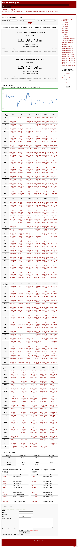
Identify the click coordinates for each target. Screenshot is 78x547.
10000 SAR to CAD (13, 216)
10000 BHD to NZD (53, 328)
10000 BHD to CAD (13, 244)
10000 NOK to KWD (53, 184)
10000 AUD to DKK (45, 311)
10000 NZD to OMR (29, 261)
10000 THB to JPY (37, 247)
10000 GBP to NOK (24, 378)
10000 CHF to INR (53, 444)
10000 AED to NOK (24, 382)
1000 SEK (34, 494)
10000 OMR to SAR (45, 146)
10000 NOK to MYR (45, 268)
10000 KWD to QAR (53, 220)
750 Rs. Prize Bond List (68, 52)
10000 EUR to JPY (37, 206)
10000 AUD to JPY (37, 227)
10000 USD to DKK (45, 287)
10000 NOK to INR (53, 437)
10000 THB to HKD (37, 332)
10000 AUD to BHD (13, 311)
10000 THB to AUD (21, 247)
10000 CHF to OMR (29, 275)
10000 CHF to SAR (45, 190)
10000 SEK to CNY (29, 356)
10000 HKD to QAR (53, 254)
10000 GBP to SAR (45, 125)
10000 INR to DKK (45, 363)
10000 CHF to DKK (45, 359)
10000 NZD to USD (13, 177)
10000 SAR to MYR (45, 216)
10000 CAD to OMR (29, 223)
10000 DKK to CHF (43, 426)
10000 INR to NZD (54, 363)
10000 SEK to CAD (13, 271)
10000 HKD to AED (37, 170)
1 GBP (4, 476)
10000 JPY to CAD (13, 233)
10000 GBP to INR (53, 378)
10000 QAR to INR (53, 409)
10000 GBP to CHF (43, 378)
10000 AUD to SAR (45, 142)
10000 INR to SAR (45, 194)
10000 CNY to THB (21, 335)
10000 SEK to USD (13, 187)
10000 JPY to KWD (54, 149)
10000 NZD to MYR (45, 261)
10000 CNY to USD (13, 166)
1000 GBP (5, 494)
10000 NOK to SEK (33, 437)
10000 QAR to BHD (13, 325)
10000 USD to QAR (53, 203)
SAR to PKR (65, 28)
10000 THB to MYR (45, 247)
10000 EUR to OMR (29, 206)
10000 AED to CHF (43, 382)
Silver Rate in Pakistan (67, 42)
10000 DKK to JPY (37, 258)
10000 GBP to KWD (53, 125)
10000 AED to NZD (54, 297)
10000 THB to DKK (45, 332)
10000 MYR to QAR (53, 237)
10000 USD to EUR (21, 118)
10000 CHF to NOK (24, 444)
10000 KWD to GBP (29, 135)
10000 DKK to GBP (29, 173)
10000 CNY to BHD (13, 335)
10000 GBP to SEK (33, 378)
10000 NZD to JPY (37, 261)
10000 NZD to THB (21, 345)
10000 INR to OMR (29, 278)
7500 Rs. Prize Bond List (68, 56)
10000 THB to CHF (43, 416)
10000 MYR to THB (21, 321)
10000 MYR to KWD (53, 153)
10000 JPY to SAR (45, 149)
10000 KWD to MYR (45, 220)
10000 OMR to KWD (53, 146)
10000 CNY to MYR (45, 251)
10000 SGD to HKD (37, 349)
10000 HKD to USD (13, 170)
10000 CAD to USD (13, 139)
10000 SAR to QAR (53, 216)
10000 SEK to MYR (45, 271)
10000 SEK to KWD (53, 187)
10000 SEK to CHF (43, 440)
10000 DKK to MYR (45, 258)
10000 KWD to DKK (45, 304)
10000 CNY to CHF (43, 419)
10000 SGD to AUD (21, 264)
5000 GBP (5, 496)
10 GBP (4, 481)
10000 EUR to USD (13, 122)
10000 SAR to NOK (24, 385)
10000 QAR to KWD (53, 156)
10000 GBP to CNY (29, 294)
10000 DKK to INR (53, 426)
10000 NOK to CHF (43, 437)
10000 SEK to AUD (21, 271)
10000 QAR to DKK (45, 325)
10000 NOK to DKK (45, 352)
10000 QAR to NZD (53, 325)
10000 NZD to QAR (53, 261)
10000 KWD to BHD (12, 304)
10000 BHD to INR (53, 413)
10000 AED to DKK (45, 297)
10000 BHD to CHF (43, 413)
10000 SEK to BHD (13, 356)
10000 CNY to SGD (14, 419)
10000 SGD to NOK (24, 433)
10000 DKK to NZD (54, 342)
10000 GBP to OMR (29, 209)
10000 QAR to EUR (21, 156)
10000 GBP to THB (21, 294)
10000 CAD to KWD (53, 139)
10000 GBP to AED (37, 125)
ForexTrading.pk (10, 2)
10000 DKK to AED (37, 173)
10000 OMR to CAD (12, 230)
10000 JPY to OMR (29, 233)
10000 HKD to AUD (21, 254)
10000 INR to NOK (24, 447)
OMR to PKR (65, 34)
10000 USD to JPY (37, 203)
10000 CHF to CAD (13, 275)
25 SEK (34, 485)
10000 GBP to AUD (21, 209)
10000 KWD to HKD (37, 304)
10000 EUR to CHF (43, 375)
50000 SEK (34, 501)
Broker (52, 11)
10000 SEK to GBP (29, 187)
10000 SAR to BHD (13, 301)
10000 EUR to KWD (53, 122)
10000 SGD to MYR (45, 264)
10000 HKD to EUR (21, 170)
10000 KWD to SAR (45, 135)
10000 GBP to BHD (13, 294)
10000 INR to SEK (33, 446)
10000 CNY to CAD (13, 251)
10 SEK (34, 481)
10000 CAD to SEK (33, 392)
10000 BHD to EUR (21, 159)
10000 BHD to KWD (53, 159)
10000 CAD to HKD (37, 308)
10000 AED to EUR (21, 128)
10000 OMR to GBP (29, 146)
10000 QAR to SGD (14, 409)
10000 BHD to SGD (14, 413)
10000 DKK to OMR (29, 258)
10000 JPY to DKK (45, 318)
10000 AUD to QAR (53, 227)
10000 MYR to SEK (33, 406)
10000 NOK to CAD (12, 268)
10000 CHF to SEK (33, 444)
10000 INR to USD (13, 194)
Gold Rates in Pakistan (67, 40)
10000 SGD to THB (21, 349)
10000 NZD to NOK (24, 430)
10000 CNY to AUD (21, 251)
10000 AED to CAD (13, 213)
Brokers (54, 5)
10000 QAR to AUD (21, 240)
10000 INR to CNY (29, 363)
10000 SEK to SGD (14, 440)
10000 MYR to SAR (45, 153)
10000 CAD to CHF (43, 392)
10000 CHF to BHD (13, 359)
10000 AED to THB (21, 297)
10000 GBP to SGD (14, 378)
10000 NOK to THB (21, 352)
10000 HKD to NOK (24, 423)
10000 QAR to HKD (37, 325)
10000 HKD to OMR (29, 254)
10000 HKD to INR (53, 423)
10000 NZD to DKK (45, 345)
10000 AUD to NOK (24, 395)
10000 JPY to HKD (37, 318)
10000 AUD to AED (37, 142)
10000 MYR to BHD (12, 321)
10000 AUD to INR (53, 395)
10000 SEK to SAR (45, 187)
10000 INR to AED (37, 194)
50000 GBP (5, 501)
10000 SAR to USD (13, 132)
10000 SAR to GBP (29, 132)
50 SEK (34, 487)
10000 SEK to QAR (54, 271)
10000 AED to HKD (37, 297)
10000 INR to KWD (54, 194)
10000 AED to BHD (13, 297)
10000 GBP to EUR (21, 125)
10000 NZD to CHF (43, 430)
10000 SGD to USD (12, 180)
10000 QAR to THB (21, 325)
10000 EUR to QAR (53, 206)
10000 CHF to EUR (21, 190)
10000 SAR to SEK (33, 385)
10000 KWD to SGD (14, 388)
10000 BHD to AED (37, 159)
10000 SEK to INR (53, 440)
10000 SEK (34, 499)
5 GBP (4, 479)
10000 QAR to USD (12, 156)
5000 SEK (34, 496)
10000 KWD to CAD (12, 220)
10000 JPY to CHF (43, 402)
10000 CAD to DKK (45, 308)
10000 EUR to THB (21, 290)
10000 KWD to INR (53, 388)
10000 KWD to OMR (29, 220)
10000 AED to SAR (45, 128)
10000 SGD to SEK (33, 433)
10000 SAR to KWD (53, 132)
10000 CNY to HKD (37, 335)
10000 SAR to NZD (54, 301)
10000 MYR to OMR (29, 237)
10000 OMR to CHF (43, 399)
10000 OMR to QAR (53, 230)
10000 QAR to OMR (29, 240)
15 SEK (34, 483)
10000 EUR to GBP (29, 122)
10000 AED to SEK (33, 382)
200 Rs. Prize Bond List (68, 50)
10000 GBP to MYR (45, 209)
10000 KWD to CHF (43, 388)
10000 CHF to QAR (53, 275)
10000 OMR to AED (37, 146)
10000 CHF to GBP (29, 190)
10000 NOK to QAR (53, 268)
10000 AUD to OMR (29, 227)
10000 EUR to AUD (21, 206)
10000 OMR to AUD (21, 230)
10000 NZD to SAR (45, 177)
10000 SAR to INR (53, 385)
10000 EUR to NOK (24, 375)
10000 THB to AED (37, 163)
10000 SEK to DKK (45, 356)
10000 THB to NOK (24, 416)
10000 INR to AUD (21, 278)
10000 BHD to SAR (45, 159)
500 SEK (34, 492)
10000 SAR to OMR (29, 216)
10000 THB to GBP (29, 163)
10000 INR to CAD (13, 278)
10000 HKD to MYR (45, 254)
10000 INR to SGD (14, 447)
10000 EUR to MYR (45, 206)
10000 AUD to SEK (33, 395)
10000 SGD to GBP (29, 180)
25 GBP (4, 485)
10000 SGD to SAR (45, 180)
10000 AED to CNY (29, 297)
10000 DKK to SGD (14, 426)
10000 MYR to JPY (37, 237)
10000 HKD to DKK (45, 339)
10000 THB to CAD (13, 247)
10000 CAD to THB (21, 308)
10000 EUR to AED (37, 122)
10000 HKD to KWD (53, 170)
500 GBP (5, 492)
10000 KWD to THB (21, 304)
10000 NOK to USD (12, 184)
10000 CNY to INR (53, 419)
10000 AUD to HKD (37, 311)
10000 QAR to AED (37, 156)
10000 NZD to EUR (21, 177)
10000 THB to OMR (29, 247)
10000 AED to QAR (54, 213)
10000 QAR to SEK (33, 409)
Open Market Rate (22, 5)
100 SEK (34, 490)
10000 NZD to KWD (53, 177)
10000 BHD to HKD (37, 328)
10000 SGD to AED (37, 180)
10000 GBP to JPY (37, 209)
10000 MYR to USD (12, 153)
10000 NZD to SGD (14, 430)
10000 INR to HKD (37, 363)
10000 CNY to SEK (33, 419)
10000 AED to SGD (14, 382)
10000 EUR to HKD (37, 290)
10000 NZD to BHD (13, 345)
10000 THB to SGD (14, 416)
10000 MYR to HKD (37, 321)
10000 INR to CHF (43, 447)
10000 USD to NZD (53, 287)
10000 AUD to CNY (29, 311)
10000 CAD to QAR (53, 223)
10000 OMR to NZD (53, 314)
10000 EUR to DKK (45, 290)
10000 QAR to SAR (45, 156)
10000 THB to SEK (33, 416)
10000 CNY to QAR (53, 251)
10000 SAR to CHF (43, 385)
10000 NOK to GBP (29, 184)
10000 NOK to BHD (13, 352)
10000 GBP (5, 499)
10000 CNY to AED (37, 166)
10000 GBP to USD (13, 125)
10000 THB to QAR (53, 247)
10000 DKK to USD (13, 173)
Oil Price (47, 11)
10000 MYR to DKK (45, 321)
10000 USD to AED (37, 118)
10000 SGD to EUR (21, 180)
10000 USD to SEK (33, 371)
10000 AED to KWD (53, 128)
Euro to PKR (65, 24)
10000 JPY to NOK (24, 402)
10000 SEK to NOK (24, 440)
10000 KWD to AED (37, 135)
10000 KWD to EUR (21, 135)
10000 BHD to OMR (29, 244)
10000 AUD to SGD (14, 395)
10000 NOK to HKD (37, 352)
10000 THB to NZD (54, 332)
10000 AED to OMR (29, 213)
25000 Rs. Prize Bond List (68, 60)
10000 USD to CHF (43, 371)
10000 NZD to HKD (37, 345)
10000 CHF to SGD (14, 444)
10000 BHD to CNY (29, 328)
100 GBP (5, 490)
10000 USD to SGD (14, 371)
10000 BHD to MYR (45, 244)
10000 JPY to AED (37, 149)
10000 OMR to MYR (45, 230)
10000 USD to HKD (37, 287)
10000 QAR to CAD (12, 240)
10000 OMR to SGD (14, 399)
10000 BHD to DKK (45, 328)
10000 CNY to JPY (37, 251)
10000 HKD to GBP (29, 170)
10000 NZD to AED (37, 177)
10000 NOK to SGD (14, 437)
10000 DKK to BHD (13, 342)
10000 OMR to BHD (12, 314)
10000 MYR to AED (37, 153)
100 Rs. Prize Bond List (68, 48)
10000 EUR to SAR (45, 122)
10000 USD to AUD (21, 203)
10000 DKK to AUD (21, 258)
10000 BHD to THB (21, 328)
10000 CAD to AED (37, 139)
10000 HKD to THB (21, 339)
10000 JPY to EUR (21, 149)
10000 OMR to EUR (21, 146)
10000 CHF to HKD (37, 359)
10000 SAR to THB (21, 301)
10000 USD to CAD (13, 203)
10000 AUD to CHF (43, 395)
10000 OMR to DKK (45, 314)
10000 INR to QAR (54, 278)
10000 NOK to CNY (29, 352)
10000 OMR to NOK (24, 399)
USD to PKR (35, 11)
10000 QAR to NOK (24, 409)
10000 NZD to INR (53, 430)
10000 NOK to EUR (21, 184)
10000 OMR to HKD (37, 314)
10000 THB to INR (53, 416)
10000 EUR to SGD (14, 375)
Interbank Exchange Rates (68, 38)
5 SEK (33, 479)
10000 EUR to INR (53, 375)
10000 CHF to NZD (53, 359)
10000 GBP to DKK (45, 294)
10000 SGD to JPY (37, 264)
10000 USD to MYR (45, 203)
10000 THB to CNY (29, 332)
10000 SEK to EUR (21, 187)
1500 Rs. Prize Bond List (68, 54)
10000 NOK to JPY (37, 268)
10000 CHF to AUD (21, 275)
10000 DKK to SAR (45, 173)
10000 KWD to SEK (33, 388)
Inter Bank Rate (12, 5)
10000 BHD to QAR (53, 244)
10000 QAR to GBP (29, 156)
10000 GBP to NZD (53, 294)
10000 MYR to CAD (12, 237)
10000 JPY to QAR (54, 233)
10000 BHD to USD (13, 159)
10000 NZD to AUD (21, 261)
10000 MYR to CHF (43, 406)
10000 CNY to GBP (29, 166)
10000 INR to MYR (45, 278)
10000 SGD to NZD (53, 349)
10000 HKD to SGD (14, 423)
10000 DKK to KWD (53, 173)
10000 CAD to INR (53, 392)
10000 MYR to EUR (21, 153)
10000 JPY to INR (53, 402)
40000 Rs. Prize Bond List (68, 65)
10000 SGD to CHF (43, 433)
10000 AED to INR (53, 382)
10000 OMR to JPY (37, 230)
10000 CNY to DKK (45, 335)
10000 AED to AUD (21, 213)
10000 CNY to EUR (21, 166)
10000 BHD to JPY (37, 244)
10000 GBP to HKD (37, 294)
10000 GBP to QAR (53, 209)
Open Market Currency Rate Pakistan (67, 20)
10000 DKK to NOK (24, 426)
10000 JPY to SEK (34, 402)
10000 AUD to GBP (29, 142)
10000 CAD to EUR (21, 139)
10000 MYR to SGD (14, 406)
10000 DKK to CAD (13, 258)
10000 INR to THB (21, 363)
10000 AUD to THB (21, 311)
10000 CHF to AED (37, 190)
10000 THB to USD (13, 163)
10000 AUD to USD (13, 142)
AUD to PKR (65, 30)
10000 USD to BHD (13, 287)
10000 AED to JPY (37, 213)
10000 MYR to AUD (21, 237)
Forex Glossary (6, 6)
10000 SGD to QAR (53, 264)
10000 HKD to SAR (45, 170)
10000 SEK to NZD (54, 356)
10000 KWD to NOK (24, 388)
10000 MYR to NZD (53, 321)
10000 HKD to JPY (37, 254)
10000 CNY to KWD (53, 166)
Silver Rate (29, 11)
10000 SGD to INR (53, 433)
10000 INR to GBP (29, 194)
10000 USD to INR (53, 371)
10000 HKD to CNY (29, 339)
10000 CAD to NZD (53, 308)
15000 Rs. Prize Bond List (68, 58)
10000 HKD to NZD (53, 339)
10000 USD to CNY (29, 287)
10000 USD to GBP (29, 118)
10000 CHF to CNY (29, 359)
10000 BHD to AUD (21, 244)
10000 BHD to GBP (29, 159)
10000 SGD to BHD (13, 349)
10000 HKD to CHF (43, 423)
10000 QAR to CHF (43, 409)
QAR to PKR (65, 36)
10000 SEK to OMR (29, 271)
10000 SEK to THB (21, 356)
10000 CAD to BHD (13, 308)
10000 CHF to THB (21, 359)
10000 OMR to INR (53, 399)
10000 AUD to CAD (13, 227)
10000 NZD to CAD (13, 261)
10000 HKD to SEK (33, 423)
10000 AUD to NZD (54, 311)
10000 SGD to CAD (12, 264)
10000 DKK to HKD (37, 342)
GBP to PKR (65, 26)
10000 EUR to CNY (29, 290)
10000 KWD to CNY (29, 304)
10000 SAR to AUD (21, 216)
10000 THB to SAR (45, 163)
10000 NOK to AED (37, 184)
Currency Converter (63, 5)
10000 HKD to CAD (13, 254)
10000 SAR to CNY (29, 301)
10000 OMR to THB (21, 314)
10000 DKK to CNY (29, 342)
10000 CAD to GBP (29, 139)
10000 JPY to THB (21, 318)
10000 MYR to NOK (24, 406)
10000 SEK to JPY (37, 271)
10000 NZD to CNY (29, 345)
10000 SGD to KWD (53, 180)
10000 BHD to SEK (33, 413)
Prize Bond (31, 5)
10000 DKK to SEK (33, 426)
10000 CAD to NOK (24, 392)
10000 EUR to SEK (33, 375)
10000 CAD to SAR (45, 139)
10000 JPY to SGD (14, 402)
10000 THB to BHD (13, 332)
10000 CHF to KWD (53, 190)
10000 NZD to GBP (29, 177)
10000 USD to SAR (45, 118)
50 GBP (4, 487)
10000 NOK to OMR (29, 268)
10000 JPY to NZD (54, 318)
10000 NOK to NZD (53, 352)
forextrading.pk (55, 110)
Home (4, 5)
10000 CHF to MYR (45, 275)
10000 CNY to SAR (45, 166)
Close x (75, 546)
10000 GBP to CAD (13, 209)
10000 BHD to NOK (24, 413)
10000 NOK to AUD (21, 268)
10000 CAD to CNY (29, 308)
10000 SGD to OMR (29, 264)
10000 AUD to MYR (45, 227)
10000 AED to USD (13, 128)
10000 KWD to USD (12, 135)
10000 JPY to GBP (29, 149)
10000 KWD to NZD (53, 304)
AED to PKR (65, 32)
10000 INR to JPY (37, 278)
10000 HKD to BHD (13, 339)
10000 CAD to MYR (45, 223)
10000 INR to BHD (13, 363)
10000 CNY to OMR (29, 251)
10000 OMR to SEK (33, 399)
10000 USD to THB (21, 287)
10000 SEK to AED (37, 187)
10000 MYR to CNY (29, 321)
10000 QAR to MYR (45, 240)
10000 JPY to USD (13, 149)
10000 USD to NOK (24, 371)
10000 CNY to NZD (53, 335)
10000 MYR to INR (53, 406)
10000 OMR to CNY (29, 314)
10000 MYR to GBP (29, 153)
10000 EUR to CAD (13, 206)
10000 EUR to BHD (13, 290)
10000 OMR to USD (12, 146)
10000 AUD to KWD (53, 142)
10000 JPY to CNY (29, 318)
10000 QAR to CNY (29, 325)
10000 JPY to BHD (13, 318)
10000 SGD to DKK (45, 349)
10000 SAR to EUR (21, 132)
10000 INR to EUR (21, 194)
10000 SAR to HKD (37, 301)
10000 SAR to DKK (45, 301)
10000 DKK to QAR (53, 258)
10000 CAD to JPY (37, 223)
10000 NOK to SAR (45, 184)
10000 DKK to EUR (21, 173)
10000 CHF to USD (13, 190)
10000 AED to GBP (29, 128)
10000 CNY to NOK (24, 419)
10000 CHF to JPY (37, 275)
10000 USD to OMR (29, 203)
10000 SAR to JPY (37, 216)
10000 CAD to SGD (14, 392)
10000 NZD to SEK (33, 430)
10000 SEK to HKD (37, 356)
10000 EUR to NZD (53, 290)
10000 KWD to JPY (37, 220)
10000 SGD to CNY (29, 349)
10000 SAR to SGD (14, 385)
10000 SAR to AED (37, 132)
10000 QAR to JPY (37, 240)
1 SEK (33, 476)
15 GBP (4, 483)
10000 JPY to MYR (45, 233)
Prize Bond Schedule (67, 46)
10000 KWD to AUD (21, 220)
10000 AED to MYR (45, 213)
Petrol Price (47, 5)
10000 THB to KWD (53, 163)
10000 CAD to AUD (21, 223)
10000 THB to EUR (21, 163)
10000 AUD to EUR (21, 142)
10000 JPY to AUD (21, 233)
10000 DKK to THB (21, 342)
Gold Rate (39, 5)
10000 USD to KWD (53, 118)
